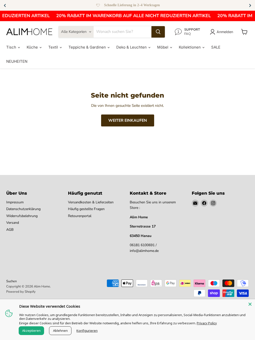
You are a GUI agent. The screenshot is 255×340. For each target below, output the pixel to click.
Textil (53, 47)
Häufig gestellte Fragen (86, 209)
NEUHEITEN (16, 61)
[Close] (250, 304)
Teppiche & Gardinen (87, 47)
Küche (33, 47)
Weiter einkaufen (127, 120)
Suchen (11, 281)
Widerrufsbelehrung (22, 216)
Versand (12, 222)
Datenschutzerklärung (23, 209)
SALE (215, 47)
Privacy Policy (207, 323)
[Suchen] (158, 32)
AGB (10, 229)
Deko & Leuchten (132, 47)
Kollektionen (190, 47)
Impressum (15, 202)
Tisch (11, 47)
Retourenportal (79, 216)
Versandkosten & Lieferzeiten (91, 202)
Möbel (163, 47)
